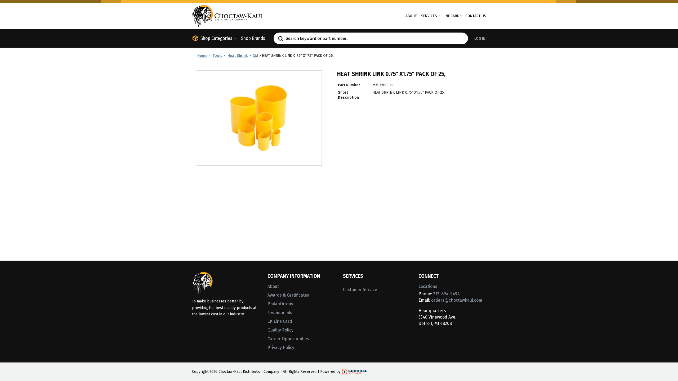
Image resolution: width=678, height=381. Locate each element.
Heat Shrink (238, 55)
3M (255, 55)
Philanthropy (280, 303)
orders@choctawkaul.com (456, 300)
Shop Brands (253, 38)
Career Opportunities (288, 338)
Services (429, 15)
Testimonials (279, 312)
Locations (427, 286)
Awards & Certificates (288, 295)
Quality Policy (280, 330)
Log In (479, 38)
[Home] (228, 15)
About (411, 15)
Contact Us (475, 15)
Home (202, 55)
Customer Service (360, 289)
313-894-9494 (446, 293)
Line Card (451, 15)
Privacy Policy (280, 347)
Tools (217, 55)
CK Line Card (279, 321)
